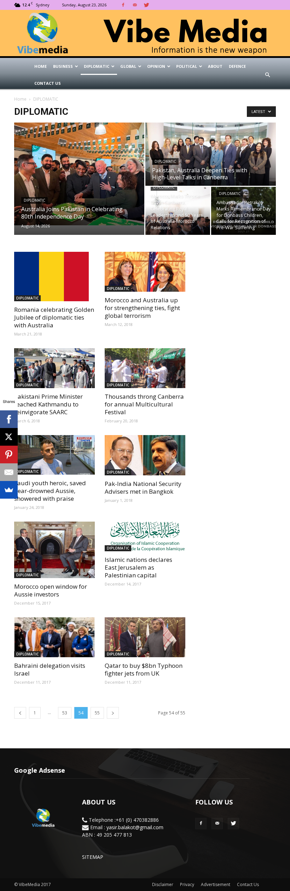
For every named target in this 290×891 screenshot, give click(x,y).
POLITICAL (186, 66)
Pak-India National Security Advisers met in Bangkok (143, 487)
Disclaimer (162, 884)
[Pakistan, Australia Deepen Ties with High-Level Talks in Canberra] (210, 154)
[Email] (9, 472)
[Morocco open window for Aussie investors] (54, 550)
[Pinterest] (9, 454)
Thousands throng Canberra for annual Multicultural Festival (144, 404)
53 (64, 713)
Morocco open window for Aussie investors (50, 590)
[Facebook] (123, 5)
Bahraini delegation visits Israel (49, 669)
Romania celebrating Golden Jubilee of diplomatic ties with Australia (54, 317)
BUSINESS (63, 66)
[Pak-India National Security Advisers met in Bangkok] (145, 455)
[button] (267, 74)
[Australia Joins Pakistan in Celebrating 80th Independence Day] (79, 174)
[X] (9, 437)
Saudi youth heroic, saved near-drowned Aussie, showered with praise (50, 491)
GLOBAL (128, 66)
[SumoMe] (9, 490)
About (215, 66)
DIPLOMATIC (96, 66)
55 (97, 713)
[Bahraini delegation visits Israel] (54, 637)
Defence (237, 66)
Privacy (187, 884)
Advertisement (215, 884)
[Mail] (134, 5)
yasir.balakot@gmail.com (134, 827)
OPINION (156, 66)
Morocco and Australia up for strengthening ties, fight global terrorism (142, 308)
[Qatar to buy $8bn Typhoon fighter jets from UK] (145, 637)
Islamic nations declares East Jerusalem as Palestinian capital (138, 567)
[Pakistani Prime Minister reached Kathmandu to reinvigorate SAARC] (54, 368)
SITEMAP (92, 857)
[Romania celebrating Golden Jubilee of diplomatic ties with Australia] (54, 276)
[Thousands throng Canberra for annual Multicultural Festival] (145, 368)
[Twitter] (146, 5)
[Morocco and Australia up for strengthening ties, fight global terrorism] (145, 272)
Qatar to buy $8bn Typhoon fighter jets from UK (143, 669)
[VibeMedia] (145, 33)
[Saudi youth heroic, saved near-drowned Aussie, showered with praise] (54, 455)
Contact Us (47, 83)
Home (40, 66)
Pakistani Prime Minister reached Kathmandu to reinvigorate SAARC (48, 404)
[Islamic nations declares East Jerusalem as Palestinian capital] (145, 536)
